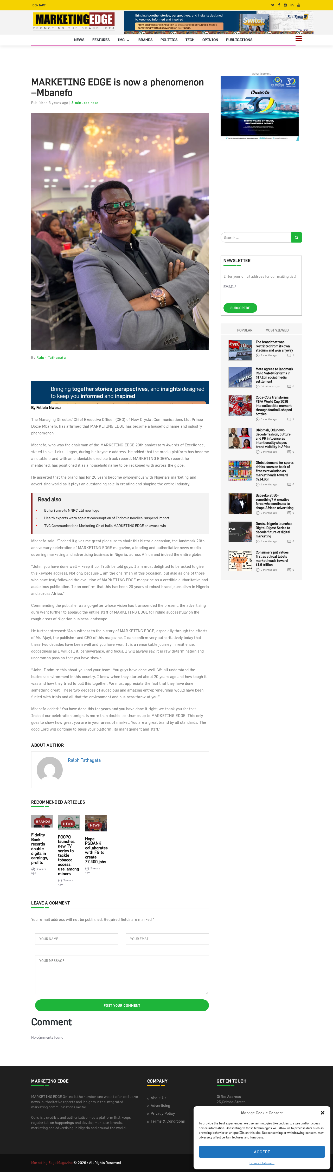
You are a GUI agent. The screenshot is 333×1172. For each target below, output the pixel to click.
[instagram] (285, 5)
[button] (322, 1112)
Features (101, 39)
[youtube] (299, 5)
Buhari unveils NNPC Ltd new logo (71, 510)
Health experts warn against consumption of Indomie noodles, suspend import (106, 518)
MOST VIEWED (277, 330)
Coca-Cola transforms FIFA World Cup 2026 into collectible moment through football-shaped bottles (274, 405)
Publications (239, 39)
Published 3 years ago (49, 103)
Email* (229, 286)
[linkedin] (292, 5)
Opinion (210, 39)
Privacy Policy (163, 1113)
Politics (169, 39)
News (79, 39)
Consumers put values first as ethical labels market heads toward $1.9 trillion (272, 558)
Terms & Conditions (168, 1121)
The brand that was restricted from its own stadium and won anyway (274, 346)
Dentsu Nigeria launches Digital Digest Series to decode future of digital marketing (274, 530)
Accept (262, 1152)
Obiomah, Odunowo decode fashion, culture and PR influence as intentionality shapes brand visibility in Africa (273, 438)
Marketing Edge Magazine (52, 1162)
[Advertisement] (260, 186)
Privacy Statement (261, 1163)
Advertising (160, 1105)
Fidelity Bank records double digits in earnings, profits (39, 848)
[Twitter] (273, 5)
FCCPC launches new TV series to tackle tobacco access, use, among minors (68, 855)
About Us (158, 1098)
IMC (121, 39)
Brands (145, 39)
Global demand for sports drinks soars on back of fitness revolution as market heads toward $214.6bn (274, 470)
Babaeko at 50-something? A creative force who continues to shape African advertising (274, 501)
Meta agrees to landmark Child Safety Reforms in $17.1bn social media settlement (274, 375)
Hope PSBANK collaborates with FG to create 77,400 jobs (96, 850)
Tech (190, 39)
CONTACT (39, 5)
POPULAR (244, 330)
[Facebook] (279, 5)
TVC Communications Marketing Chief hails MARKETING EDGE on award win (105, 525)
